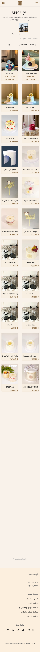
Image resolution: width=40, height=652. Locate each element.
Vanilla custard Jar (30, 516)
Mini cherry (10, 138)
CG (34, 643)
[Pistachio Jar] (30, 473)
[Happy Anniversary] (30, 343)
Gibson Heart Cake (10, 454)
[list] (6, 45)
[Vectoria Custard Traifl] (9, 218)
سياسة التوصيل (32, 603)
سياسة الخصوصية (31, 616)
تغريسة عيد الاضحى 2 (30, 231)
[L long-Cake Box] (9, 250)
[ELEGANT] (30, 537)
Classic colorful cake (30, 138)
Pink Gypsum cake (30, 73)
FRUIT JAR (10, 387)
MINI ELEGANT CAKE (30, 387)
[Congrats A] (9, 537)
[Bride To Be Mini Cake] (9, 343)
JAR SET (10, 423)
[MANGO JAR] (30, 410)
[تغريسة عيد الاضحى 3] (9, 187)
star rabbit (10, 107)
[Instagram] (33, 630)
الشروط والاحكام (32, 598)
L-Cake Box (30, 293)
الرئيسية (35, 38)
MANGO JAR (30, 423)
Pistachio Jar (30, 485)
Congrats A (10, 550)
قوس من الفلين (10, 169)
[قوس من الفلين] (9, 156)
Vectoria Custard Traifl (10, 231)
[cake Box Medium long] (9, 281)
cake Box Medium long (10, 293)
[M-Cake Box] (30, 312)
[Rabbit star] (30, 94)
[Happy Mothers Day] (30, 156)
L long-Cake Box (10, 262)
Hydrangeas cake (30, 200)
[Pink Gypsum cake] (30, 60)
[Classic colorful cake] (30, 125)
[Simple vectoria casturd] (9, 504)
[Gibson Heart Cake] (9, 441)
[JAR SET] (9, 410)
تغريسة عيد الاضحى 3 (10, 200)
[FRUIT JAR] (9, 374)
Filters (31, 44)
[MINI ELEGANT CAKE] (30, 374)
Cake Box (10, 324)
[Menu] (36, 3)
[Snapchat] (23, 630)
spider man (10, 73)
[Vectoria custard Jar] (9, 473)
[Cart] (3, 3)
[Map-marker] (8, 630)
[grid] (9, 45)
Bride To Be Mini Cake (10, 356)
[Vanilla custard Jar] (30, 504)
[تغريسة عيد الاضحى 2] (30, 218)
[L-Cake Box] (30, 281)
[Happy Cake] (30, 250)
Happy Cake (30, 262)
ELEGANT (30, 550)
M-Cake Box (30, 324)
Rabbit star (30, 107)
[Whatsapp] (29, 630)
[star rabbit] (9, 94)
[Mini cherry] (9, 125)
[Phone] (13, 630)
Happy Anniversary (30, 356)
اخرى (29, 38)
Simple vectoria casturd (10, 517)
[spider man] (9, 60)
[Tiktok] (18, 630)
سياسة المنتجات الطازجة (29, 611)
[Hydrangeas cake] (30, 187)
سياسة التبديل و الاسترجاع (28, 607)
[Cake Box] (9, 312)
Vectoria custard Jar (10, 485)
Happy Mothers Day (30, 169)
